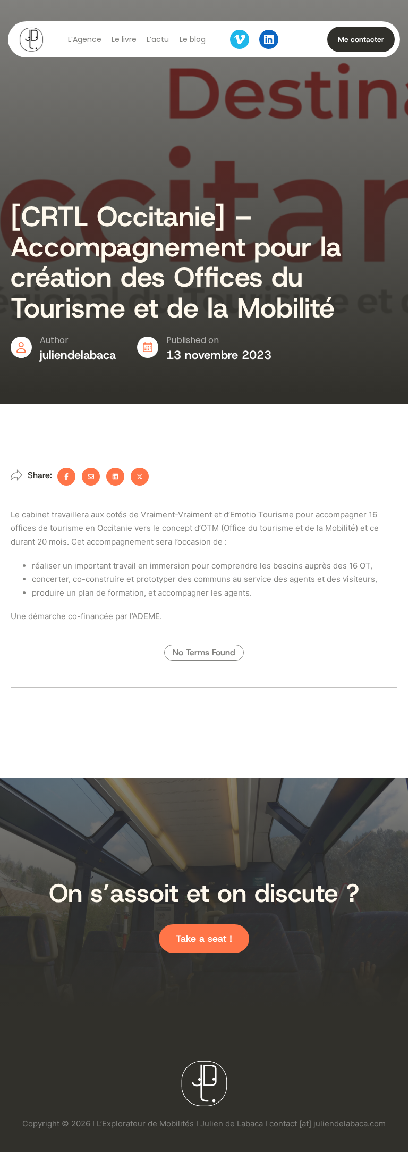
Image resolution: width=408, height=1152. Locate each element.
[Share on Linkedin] (115, 477)
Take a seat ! (204, 938)
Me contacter (361, 39)
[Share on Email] (91, 477)
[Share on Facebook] (66, 477)
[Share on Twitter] (140, 477)
